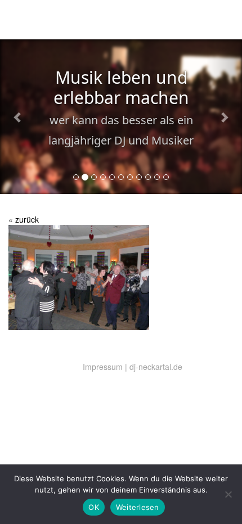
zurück (27, 219)
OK (93, 507)
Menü (220, 21)
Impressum (103, 366)
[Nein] (228, 494)
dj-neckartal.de (155, 366)
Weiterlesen (137, 507)
